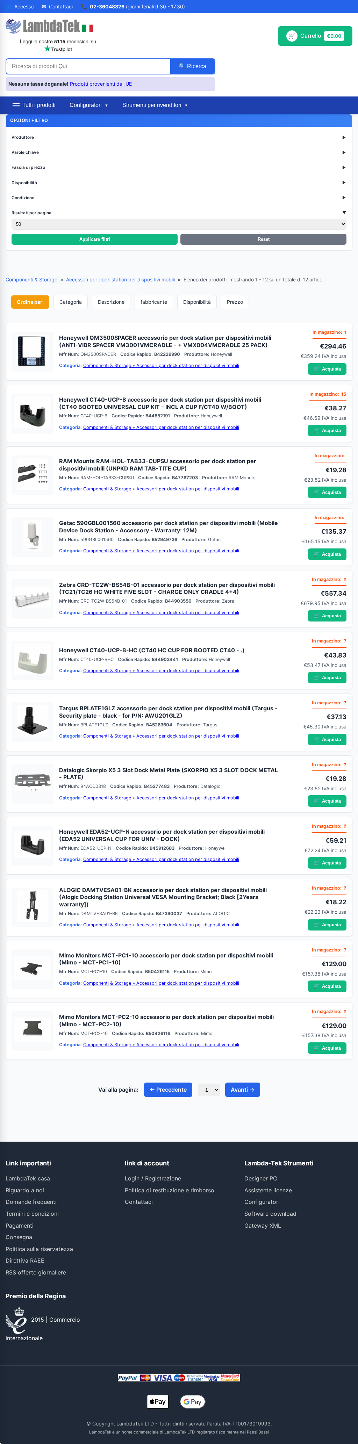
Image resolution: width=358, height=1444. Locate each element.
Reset (264, 239)
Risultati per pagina (179, 212)
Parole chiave (179, 152)
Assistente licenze (268, 1190)
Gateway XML (262, 1225)
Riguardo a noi (25, 1190)
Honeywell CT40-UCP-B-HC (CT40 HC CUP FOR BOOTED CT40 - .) (152, 650)
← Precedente (168, 1089)
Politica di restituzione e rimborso (169, 1190)
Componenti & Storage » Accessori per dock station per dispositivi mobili (161, 365)
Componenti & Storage (31, 279)
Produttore (179, 137)
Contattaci (139, 1201)
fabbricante (154, 302)
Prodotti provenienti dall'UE (101, 84)
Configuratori (262, 1201)
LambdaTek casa (28, 1178)
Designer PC (260, 1178)
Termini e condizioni (32, 1213)
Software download (270, 1213)
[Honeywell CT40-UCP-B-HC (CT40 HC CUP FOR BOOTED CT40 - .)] (32, 661)
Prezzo (235, 302)
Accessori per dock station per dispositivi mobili (120, 279)
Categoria (70, 302)
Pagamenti (20, 1225)
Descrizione (111, 302)
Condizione (179, 197)
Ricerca (196, 66)
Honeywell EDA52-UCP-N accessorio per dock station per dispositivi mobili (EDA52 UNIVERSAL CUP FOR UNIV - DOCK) (162, 835)
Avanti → (243, 1089)
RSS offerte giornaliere (36, 1272)
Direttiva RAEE (25, 1260)
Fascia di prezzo (179, 167)
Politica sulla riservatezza (39, 1248)
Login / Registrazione (153, 1178)
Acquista (327, 369)
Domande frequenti (31, 1201)
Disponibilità (179, 182)
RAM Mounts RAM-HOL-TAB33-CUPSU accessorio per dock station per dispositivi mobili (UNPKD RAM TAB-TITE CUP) (157, 465)
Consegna (19, 1237)
